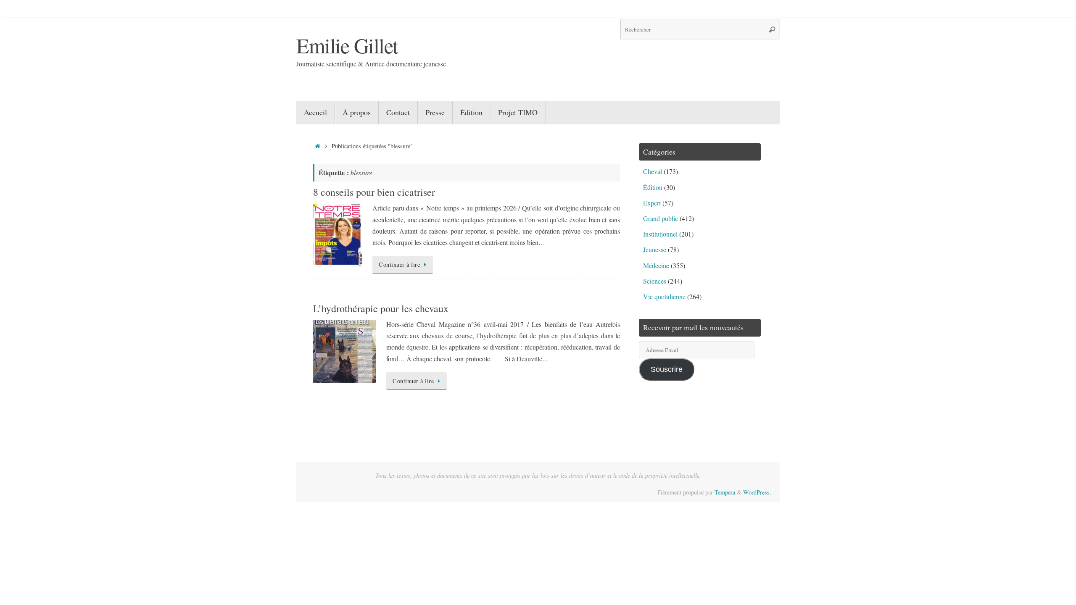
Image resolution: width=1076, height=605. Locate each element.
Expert (652, 202)
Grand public (660, 218)
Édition (652, 187)
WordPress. (757, 492)
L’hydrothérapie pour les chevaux (380, 308)
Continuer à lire (399, 264)
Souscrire (667, 369)
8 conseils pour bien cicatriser (374, 192)
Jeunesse (654, 249)
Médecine (656, 265)
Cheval (652, 171)
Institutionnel (660, 233)
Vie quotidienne (664, 296)
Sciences (654, 280)
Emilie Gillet (347, 45)
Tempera (725, 492)
